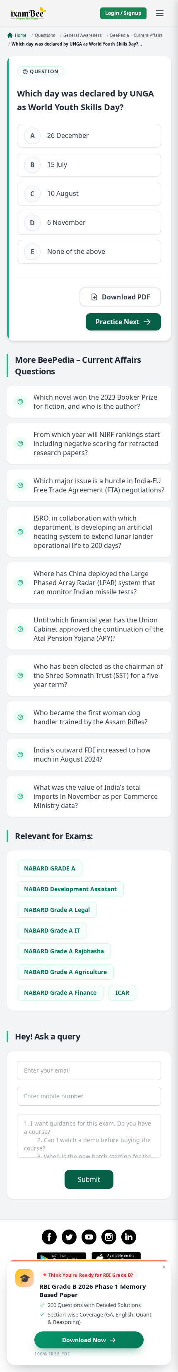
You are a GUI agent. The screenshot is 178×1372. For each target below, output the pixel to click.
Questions (45, 35)
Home (20, 35)
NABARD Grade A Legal (57, 910)
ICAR (122, 992)
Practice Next (118, 321)
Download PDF (126, 296)
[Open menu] (160, 13)
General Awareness (82, 35)
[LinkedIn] (128, 1237)
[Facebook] (49, 1237)
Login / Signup (123, 13)
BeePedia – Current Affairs (136, 35)
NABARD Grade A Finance (60, 992)
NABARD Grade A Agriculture (65, 972)
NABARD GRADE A (49, 868)
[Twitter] (69, 1237)
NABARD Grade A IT (52, 930)
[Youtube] (89, 1237)
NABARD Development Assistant (70, 889)
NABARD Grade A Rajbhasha (64, 951)
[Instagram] (108, 1237)
